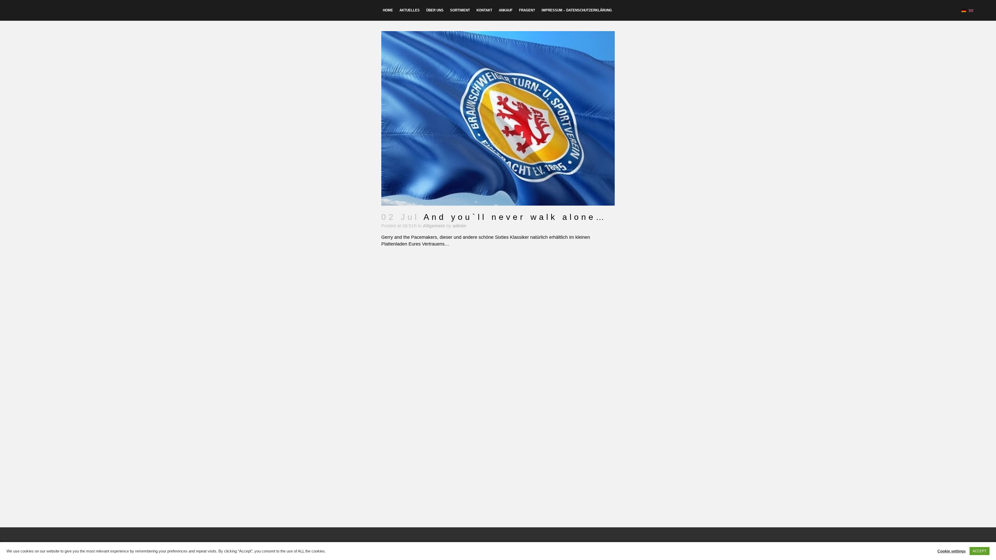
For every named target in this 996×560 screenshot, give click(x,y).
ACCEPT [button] (979, 551)
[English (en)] (971, 10)
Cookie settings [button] (951, 551)
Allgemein (434, 225)
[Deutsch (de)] (964, 10)
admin (459, 225)
